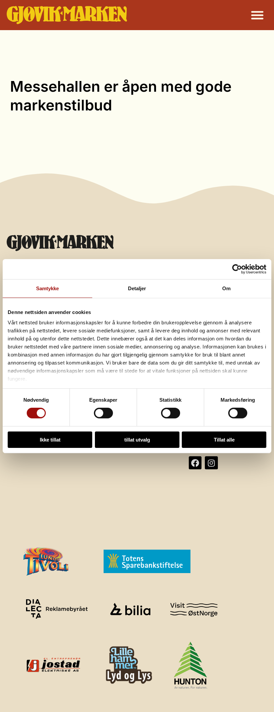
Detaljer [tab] (137, 288)
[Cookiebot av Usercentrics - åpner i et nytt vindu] (237, 269)
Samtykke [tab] (47, 288)
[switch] (103, 413)
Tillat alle (224, 440)
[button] (257, 15)
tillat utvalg (137, 440)
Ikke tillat (50, 440)
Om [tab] (226, 288)
